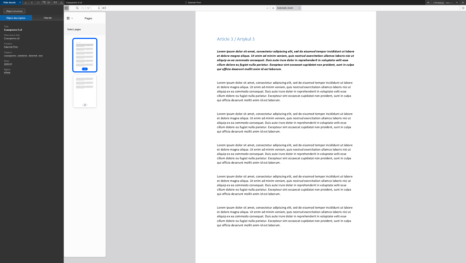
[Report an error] (61, 2)
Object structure (14, 11)
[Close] (463, 2)
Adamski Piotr (11, 46)
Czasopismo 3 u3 (13, 29)
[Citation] (55, 2)
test (41, 55)
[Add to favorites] (38, 2)
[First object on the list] (428, 2)
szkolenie (22, 55)
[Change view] (43, 2)
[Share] (32, 2)
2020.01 (8, 64)
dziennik (33, 55)
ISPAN (7, 72)
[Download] (26, 2)
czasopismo (10, 55)
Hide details (9, 2)
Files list (48, 17)
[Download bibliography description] (49, 2)
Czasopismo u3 (11, 38)
